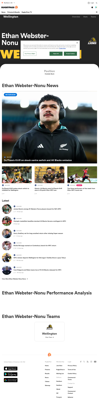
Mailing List (60, 373)
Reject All (56, 53)
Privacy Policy (72, 366)
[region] (50, 49)
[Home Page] (9, 7)
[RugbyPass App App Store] (17, 369)
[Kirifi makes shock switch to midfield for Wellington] (17, 180)
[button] (97, 12)
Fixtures (47, 370)
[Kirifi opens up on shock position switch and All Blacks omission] (49, 127)
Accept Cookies (70, 53)
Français (59, 397)
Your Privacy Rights (30, 53)
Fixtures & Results (13, 12)
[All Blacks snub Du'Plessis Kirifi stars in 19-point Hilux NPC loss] (49, 180)
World (58, 389)
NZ (57, 393)
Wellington (10, 16)
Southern (59, 385)
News (3, 12)
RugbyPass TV (27, 12)
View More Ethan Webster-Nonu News (14, 279)
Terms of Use (72, 370)
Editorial (70, 397)
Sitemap (47, 385)
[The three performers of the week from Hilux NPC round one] (82, 180)
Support (70, 387)
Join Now (59, 366)
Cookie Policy (72, 373)
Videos (47, 381)
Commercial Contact (72, 392)
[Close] (77, 43)
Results (47, 373)
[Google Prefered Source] (17, 380)
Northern (59, 381)
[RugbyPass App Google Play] (17, 374)
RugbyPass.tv (60, 370)
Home (47, 366)
